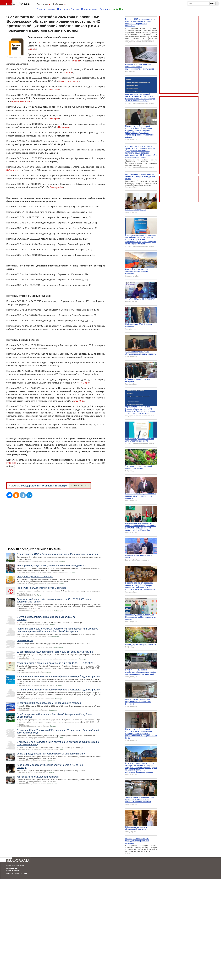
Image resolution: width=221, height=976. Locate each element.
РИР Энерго (83, 383)
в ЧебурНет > (118, 9)
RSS (25, 873)
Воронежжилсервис (20, 101)
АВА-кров (54, 118)
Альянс (76, 61)
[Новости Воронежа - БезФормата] (15, 3)
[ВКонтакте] (9, 495)
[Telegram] (23, 495)
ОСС (40, 42)
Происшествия (89, 9)
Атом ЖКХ (78, 401)
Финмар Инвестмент (68, 81)
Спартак (68, 72)
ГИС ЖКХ (11, 463)
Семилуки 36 (56, 187)
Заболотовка (12, 170)
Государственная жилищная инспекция (44, 485)
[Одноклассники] (16, 495)
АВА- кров (54, 89)
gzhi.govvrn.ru (16, 57)
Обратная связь (12, 868)
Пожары (104, 9)
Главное (41, 9)
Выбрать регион (12, 870)
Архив (51, 9)
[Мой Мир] (29, 495)
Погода (75, 9)
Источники (62, 9)
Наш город (63, 127)
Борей (32, 49)
